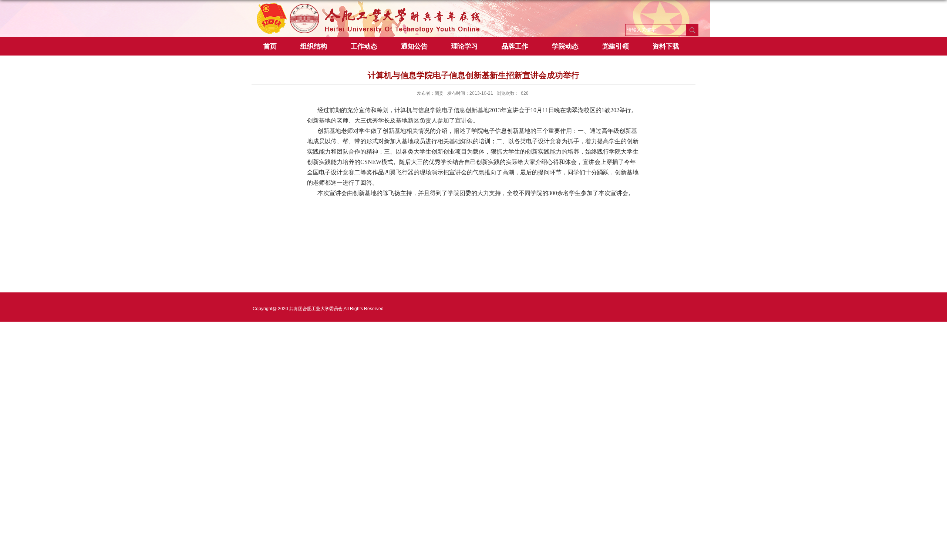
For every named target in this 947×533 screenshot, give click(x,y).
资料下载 (666, 46)
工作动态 (364, 46)
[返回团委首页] (370, 6)
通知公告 (414, 46)
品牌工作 (515, 46)
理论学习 (464, 46)
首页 (270, 46)
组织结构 (313, 46)
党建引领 (615, 46)
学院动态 (565, 46)
